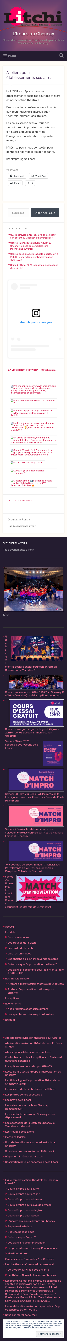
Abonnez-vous (45, 213)
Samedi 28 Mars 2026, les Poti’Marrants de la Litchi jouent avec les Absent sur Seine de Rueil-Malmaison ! (34, 797)
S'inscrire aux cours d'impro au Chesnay (31, 1221)
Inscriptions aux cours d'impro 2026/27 (28, 1066)
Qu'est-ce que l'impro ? (22, 1237)
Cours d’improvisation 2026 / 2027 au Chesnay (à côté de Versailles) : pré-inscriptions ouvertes (30, 245)
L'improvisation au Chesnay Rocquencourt (33, 1248)
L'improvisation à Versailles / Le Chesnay (29, 1259)
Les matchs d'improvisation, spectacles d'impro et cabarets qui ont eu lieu (33, 1308)
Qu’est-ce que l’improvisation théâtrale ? (32, 964)
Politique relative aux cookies (37, 1328)
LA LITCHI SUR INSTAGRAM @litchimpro (32, 370)
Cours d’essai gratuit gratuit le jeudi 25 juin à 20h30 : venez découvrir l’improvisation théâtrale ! (34, 256)
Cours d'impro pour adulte (23, 1188)
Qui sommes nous (18, 937)
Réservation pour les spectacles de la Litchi (31, 1162)
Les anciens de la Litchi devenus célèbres (33, 958)
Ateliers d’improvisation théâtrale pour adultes (36, 983)
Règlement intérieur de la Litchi (24, 1156)
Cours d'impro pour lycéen (23, 1215)
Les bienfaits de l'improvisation (27, 1242)
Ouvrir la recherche (61, 56)
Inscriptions (12, 998)
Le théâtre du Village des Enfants (28, 1269)
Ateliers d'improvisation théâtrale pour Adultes (33, 1037)
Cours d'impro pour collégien (25, 1210)
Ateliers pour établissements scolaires (28, 1052)
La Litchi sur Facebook (20, 501)
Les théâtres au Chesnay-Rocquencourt (29, 1264)
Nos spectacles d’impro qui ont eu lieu (31, 1014)
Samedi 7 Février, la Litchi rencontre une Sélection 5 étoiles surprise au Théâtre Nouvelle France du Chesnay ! (34, 833)
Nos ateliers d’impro (17, 978)
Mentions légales (15, 1137)
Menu (12, 56)
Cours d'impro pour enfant (24, 1194)
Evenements (13, 1003)
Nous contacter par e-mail (21, 1315)
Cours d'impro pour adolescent (26, 1199)
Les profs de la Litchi (20, 948)
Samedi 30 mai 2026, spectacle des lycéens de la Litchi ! (21, 745)
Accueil (9, 926)
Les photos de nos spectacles (23, 1094)
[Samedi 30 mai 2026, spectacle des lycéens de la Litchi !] (53, 754)
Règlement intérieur (20, 1226)
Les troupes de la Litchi (22, 942)
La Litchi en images (19, 953)
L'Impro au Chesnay (33, 34)
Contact (10, 1019)
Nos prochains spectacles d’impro (28, 1008)
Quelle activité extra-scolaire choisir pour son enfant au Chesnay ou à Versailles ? (32, 236)
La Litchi (10, 932)
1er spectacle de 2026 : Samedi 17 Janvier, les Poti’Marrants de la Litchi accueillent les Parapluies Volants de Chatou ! (32, 868)
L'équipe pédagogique (21, 1231)
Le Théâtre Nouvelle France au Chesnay (32, 1275)
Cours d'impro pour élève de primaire (30, 1204)
